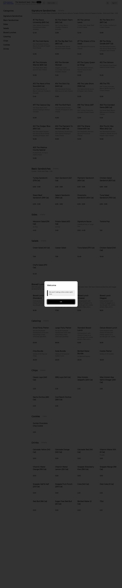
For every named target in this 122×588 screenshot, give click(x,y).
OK (61, 302)
